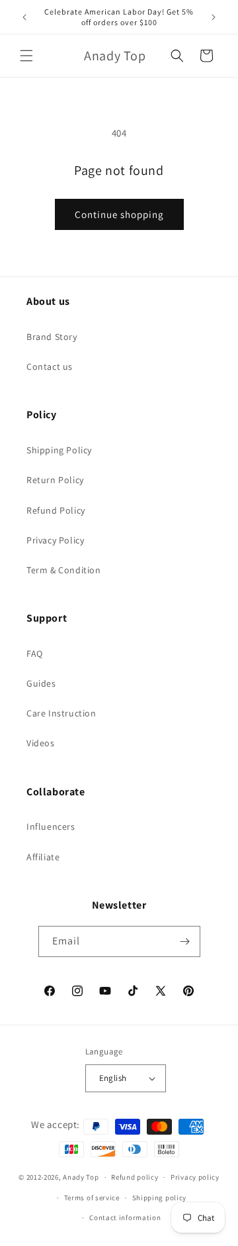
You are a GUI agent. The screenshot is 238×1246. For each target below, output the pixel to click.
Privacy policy (195, 1177)
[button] (26, 55)
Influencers (50, 826)
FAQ (34, 653)
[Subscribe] (185, 941)
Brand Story (51, 337)
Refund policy (134, 1177)
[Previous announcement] (24, 17)
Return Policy (55, 480)
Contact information (125, 1217)
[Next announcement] (213, 17)
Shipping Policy (59, 450)
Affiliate (43, 857)
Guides (41, 683)
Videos (40, 743)
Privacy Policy (55, 540)
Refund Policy (55, 510)
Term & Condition (63, 570)
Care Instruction (61, 713)
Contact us (49, 366)
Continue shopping (119, 214)
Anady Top (81, 1177)
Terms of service (92, 1197)
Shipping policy (159, 1197)
